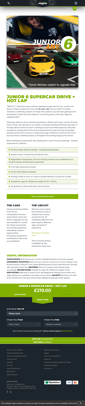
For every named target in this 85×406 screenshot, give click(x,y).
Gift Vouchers (12, 359)
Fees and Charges (51, 365)
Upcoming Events (13, 368)
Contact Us (48, 368)
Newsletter (11, 371)
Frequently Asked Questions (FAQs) (57, 362)
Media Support (12, 375)
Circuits (9, 365)
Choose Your (15, 320)
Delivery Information (52, 350)
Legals (46, 353)
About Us (47, 359)
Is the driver (15, 309)
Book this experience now (42, 196)
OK (81, 403)
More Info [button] (73, 403)
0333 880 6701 (67, 331)
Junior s (17, 356)
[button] (30, 300)
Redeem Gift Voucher (15, 350)
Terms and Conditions (52, 356)
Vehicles (10, 362)
